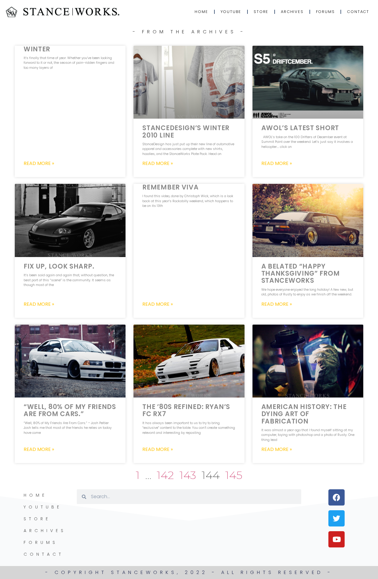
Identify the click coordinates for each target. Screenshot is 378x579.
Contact (358, 11)
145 (233, 475)
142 (165, 475)
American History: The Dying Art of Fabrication (304, 414)
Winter (37, 49)
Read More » (39, 163)
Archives (292, 11)
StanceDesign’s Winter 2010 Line (185, 131)
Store (261, 11)
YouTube (231, 11)
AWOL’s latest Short (300, 128)
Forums (325, 11)
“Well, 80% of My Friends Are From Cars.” (70, 410)
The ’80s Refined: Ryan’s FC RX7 (186, 410)
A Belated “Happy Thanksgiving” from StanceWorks (300, 273)
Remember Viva (170, 187)
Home (201, 11)
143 (188, 475)
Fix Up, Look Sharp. (59, 266)
